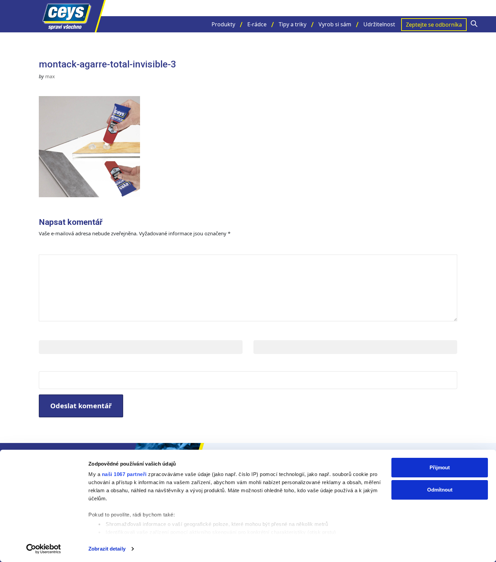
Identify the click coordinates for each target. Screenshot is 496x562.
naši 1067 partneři (124, 474)
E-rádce (257, 24)
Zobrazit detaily (107, 549)
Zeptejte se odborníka (434, 24)
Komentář (58, 247)
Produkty (223, 24)
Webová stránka (66, 364)
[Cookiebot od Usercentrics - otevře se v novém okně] (43, 549)
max (50, 76)
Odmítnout (439, 490)
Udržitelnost (379, 24)
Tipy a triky (292, 24)
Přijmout (440, 467)
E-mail (263, 333)
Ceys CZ (72, 16)
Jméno (49, 333)
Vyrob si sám (335, 24)
